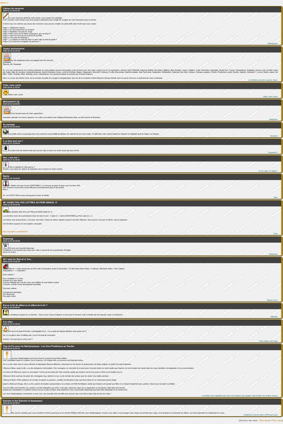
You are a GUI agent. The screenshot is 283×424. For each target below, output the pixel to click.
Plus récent (265, 420)
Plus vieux (277, 420)
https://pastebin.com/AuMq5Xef (15, 232)
